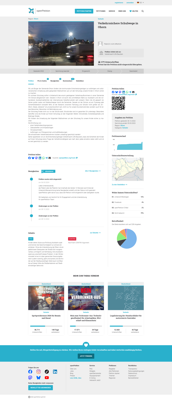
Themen (112, 376)
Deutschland (46, 284)
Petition (31, 81)
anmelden (130, 3)
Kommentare (67, 80)
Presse (72, 376)
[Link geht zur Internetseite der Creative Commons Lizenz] (29, 397)
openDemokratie (95, 373)
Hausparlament (94, 376)
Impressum (132, 376)
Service (112, 11)
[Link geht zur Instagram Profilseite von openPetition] (39, 371)
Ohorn (36, 19)
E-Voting (92, 378)
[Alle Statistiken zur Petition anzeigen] (128, 180)
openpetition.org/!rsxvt (67, 158)
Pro (30, 239)
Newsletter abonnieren (40, 388)
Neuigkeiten (54, 80)
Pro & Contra (42, 80)
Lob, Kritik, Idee (75, 378)
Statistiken (80, 81)
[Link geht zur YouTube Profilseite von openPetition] (47, 377)
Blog (71, 373)
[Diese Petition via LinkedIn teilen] (40, 158)
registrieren (119, 3)
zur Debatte (94, 233)
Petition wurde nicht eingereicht (50, 179)
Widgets (92, 371)
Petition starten (84, 11)
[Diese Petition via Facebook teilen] (29, 158)
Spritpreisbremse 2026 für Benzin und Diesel (46, 316)
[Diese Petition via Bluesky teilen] (33, 158)
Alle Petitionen (114, 371)
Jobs (72, 371)
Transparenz (132, 369)
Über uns (73, 369)
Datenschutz (132, 373)
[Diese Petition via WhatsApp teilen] (43, 158)
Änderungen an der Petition (48, 206)
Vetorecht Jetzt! (94, 380)
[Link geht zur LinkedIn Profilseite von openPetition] (55, 371)
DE (140, 3)
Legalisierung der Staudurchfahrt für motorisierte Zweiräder (126, 316)
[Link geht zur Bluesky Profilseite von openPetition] (39, 377)
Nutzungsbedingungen (136, 371)
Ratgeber (112, 369)
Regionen (112, 378)
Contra (72, 239)
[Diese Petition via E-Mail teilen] (49, 158)
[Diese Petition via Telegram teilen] (46, 158)
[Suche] (142, 11)
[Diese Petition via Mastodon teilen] (36, 158)
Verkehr (101, 19)
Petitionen (101, 11)
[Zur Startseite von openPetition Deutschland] (39, 11)
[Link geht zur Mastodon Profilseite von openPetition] (30, 377)
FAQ (90, 369)
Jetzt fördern (86, 356)
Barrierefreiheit (133, 378)
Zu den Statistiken (118, 185)
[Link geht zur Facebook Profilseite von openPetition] (30, 371)
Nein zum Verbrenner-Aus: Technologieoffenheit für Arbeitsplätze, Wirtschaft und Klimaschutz (86, 318)
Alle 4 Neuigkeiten (92, 171)
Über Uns (122, 11)
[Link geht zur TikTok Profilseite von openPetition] (47, 371)
